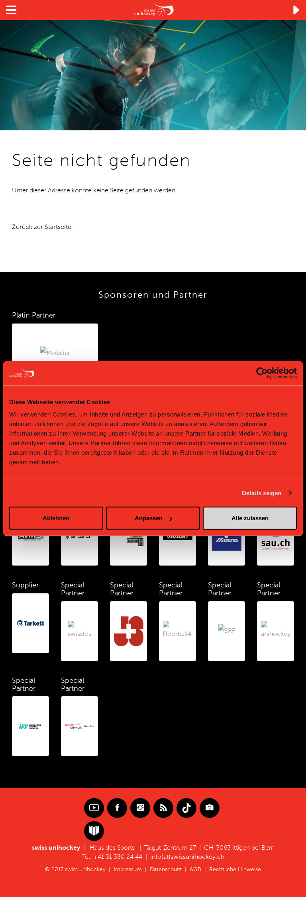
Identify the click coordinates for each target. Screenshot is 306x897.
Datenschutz (166, 869)
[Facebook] (117, 808)
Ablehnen (56, 518)
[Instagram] (140, 808)
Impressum (128, 869)
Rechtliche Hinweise (235, 869)
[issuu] (94, 831)
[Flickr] (210, 808)
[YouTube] (94, 808)
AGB (195, 869)
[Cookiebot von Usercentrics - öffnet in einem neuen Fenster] (262, 373)
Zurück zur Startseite (41, 227)
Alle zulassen (250, 518)
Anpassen (149, 518)
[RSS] (163, 808)
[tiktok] (186, 808)
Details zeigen (261, 492)
